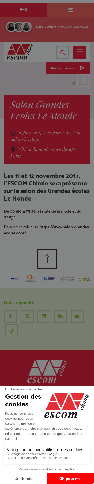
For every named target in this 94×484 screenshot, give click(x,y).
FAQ (23, 9)
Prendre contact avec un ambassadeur (61, 26)
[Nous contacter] (70, 10)
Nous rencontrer (62, 68)
